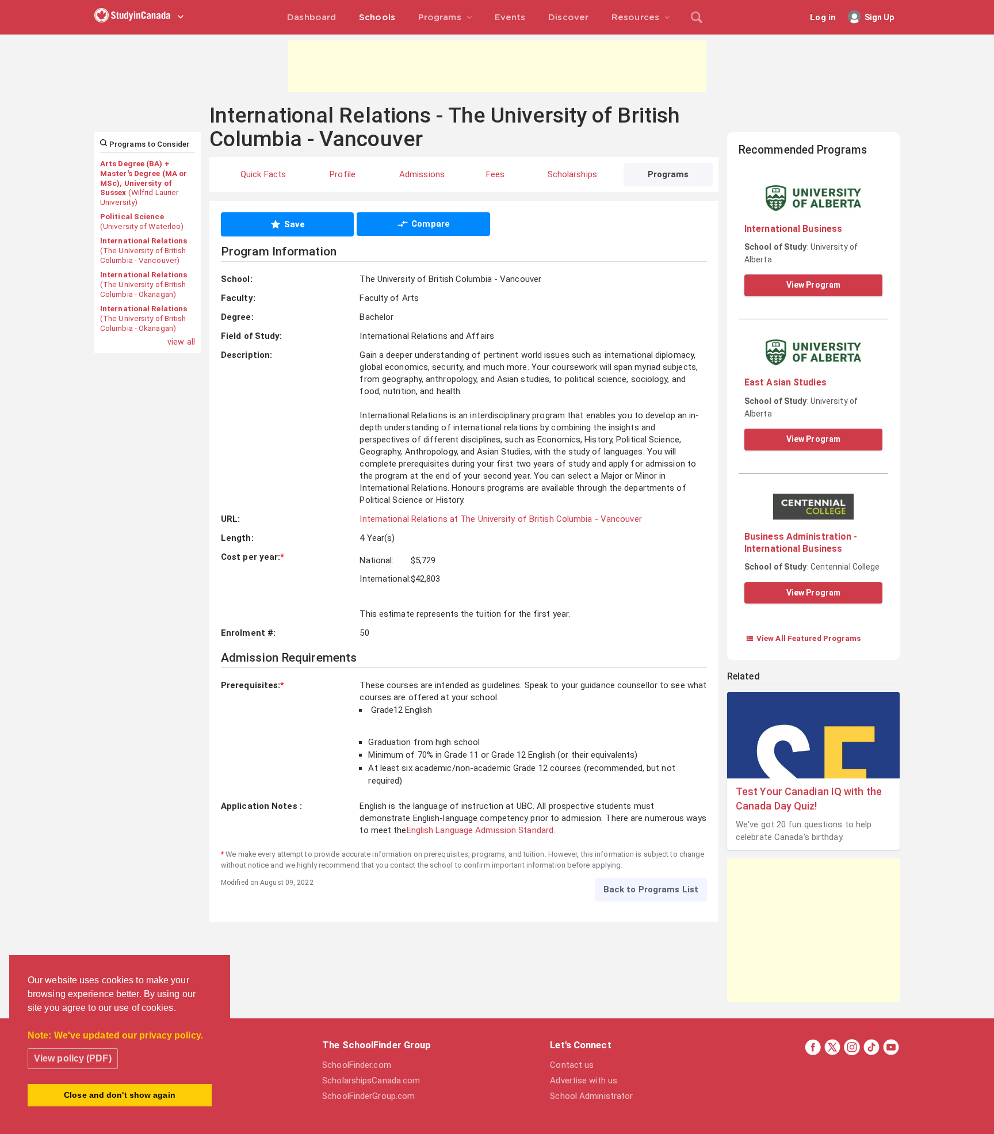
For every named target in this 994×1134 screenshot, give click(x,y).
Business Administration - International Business (801, 542)
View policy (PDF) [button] (73, 1058)
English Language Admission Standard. (481, 830)
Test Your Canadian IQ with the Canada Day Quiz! (809, 798)
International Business (793, 228)
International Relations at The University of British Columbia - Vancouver (500, 519)
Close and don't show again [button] (119, 1094)
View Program (813, 284)
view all (181, 341)
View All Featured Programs (803, 638)
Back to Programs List (650, 889)
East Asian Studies (785, 382)
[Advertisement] (497, 66)
